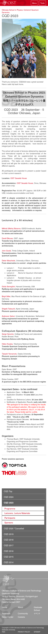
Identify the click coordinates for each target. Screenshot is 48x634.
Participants (9, 517)
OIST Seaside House (18, 178)
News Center (7, 616)
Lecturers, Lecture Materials (17, 513)
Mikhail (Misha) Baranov (11, 228)
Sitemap (37, 632)
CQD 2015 (8, 556)
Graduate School (38, 609)
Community (23, 613)
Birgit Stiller (6, 296)
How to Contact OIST (11, 602)
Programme (9, 508)
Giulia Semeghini (8, 286)
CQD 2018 (8, 539)
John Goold (6, 250)
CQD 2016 (8, 551)
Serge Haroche (8, 334)
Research (6, 613)
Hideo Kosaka (7, 344)
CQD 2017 (8, 545)
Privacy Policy (24, 632)
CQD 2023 (8, 502)
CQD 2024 (8, 496)
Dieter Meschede (8, 260)
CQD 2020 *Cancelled (14, 528)
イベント (37, 613)
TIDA (3, 632)
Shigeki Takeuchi (8, 308)
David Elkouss (7, 238)
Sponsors (8, 522)
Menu (34, 3)
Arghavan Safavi (8, 316)
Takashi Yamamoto (9, 353)
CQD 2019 (8, 534)
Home (4, 607)
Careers (21, 616)
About (20, 607)
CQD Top (8, 491)
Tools (42, 3)
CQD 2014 (8, 562)
